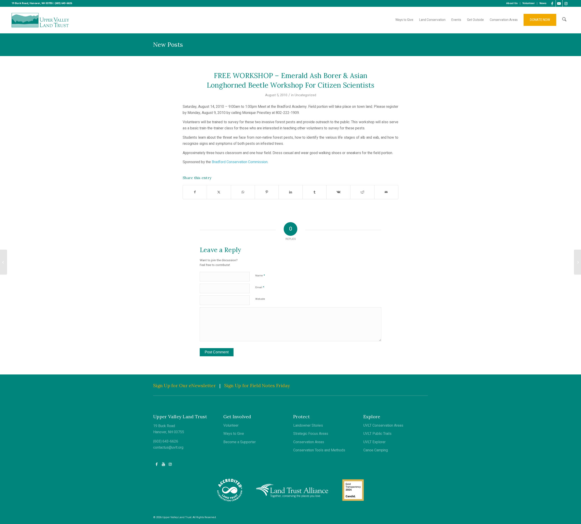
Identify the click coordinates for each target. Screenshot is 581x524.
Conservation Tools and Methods (319, 450)
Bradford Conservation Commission (240, 162)
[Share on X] (219, 192)
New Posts (168, 44)
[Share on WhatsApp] (243, 192)
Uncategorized (305, 95)
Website (260, 299)
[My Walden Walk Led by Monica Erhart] (3, 262)
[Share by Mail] (386, 192)
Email (259, 287)
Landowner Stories (308, 425)
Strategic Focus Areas (310, 433)
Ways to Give (233, 433)
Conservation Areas (308, 442)
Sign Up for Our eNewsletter (184, 385)
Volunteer (231, 425)
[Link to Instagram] (566, 3)
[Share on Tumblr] (314, 192)
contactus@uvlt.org (168, 447)
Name (260, 275)
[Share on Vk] (338, 192)
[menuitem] (512, 3)
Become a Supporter (239, 442)
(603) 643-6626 (165, 441)
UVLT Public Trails (377, 433)
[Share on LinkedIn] (290, 192)
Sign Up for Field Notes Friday (257, 385)
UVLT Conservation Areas (383, 425)
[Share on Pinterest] (266, 192)
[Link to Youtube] (559, 3)
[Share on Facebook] (195, 192)
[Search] (564, 20)
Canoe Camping (375, 450)
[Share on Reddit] (362, 192)
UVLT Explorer (374, 442)
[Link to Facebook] (552, 3)
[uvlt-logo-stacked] (40, 20)
